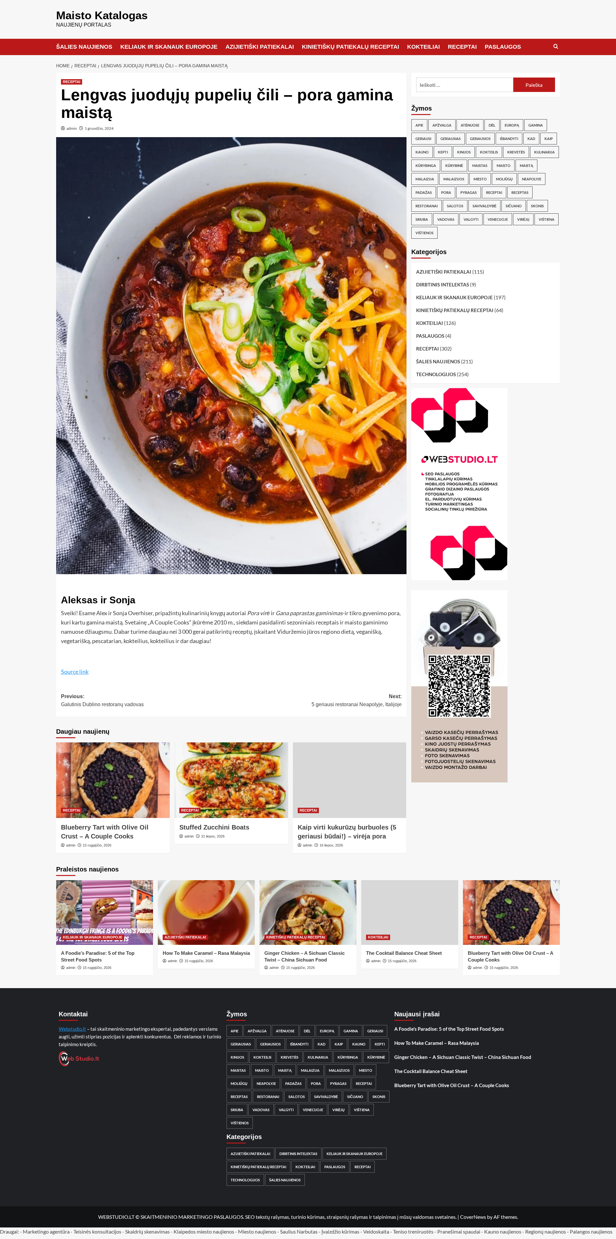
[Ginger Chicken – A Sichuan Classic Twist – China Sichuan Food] (308, 912)
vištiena (546, 219)
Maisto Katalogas (102, 15)
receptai (494, 192)
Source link (75, 671)
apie (419, 125)
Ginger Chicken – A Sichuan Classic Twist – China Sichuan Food (462, 1057)
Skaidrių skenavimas (147, 1231)
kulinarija (544, 152)
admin (71, 128)
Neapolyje (531, 179)
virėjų (523, 219)
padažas (423, 192)
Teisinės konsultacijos (97, 1231)
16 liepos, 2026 (331, 845)
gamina (535, 125)
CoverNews (473, 1217)
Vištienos (424, 233)
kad (531, 138)
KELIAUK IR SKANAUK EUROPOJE (169, 47)
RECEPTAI (462, 47)
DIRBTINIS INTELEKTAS (442, 284)
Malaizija (424, 179)
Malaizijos (453, 179)
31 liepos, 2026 (213, 836)
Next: (357, 700)
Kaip (548, 138)
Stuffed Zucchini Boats (214, 827)
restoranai (426, 206)
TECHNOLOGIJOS (436, 374)
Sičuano (514, 206)
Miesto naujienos (257, 1231)
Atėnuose (470, 125)
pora (446, 192)
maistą (526, 165)
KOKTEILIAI (423, 47)
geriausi (423, 138)
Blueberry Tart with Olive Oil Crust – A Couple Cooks (451, 1085)
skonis (537, 206)
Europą (512, 125)
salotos (455, 206)
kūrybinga (425, 165)
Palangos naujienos (591, 1231)
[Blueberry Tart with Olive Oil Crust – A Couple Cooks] (113, 780)
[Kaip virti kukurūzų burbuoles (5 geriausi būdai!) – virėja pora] (349, 780)
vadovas (445, 219)
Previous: (102, 700)
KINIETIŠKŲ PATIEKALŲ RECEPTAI (350, 47)
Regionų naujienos (545, 1231)
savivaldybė (484, 206)
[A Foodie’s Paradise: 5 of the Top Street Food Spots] (104, 912)
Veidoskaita (376, 1231)
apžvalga (441, 125)
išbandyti (509, 138)
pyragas (468, 192)
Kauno (422, 152)
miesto (480, 179)
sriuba (421, 219)
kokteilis (489, 152)
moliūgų (504, 179)
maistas (479, 165)
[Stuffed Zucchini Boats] (231, 780)
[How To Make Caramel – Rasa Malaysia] (206, 912)
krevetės (516, 152)
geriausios (480, 138)
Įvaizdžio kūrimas (340, 1231)
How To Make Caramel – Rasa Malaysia (206, 953)
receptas (519, 192)
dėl (492, 125)
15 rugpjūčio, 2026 (97, 845)
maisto (503, 165)
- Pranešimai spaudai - (459, 1231)
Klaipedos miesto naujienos (204, 1231)
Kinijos (464, 152)
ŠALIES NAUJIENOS (84, 47)
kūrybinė (454, 165)
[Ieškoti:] (464, 85)
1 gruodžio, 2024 (99, 128)
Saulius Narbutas (299, 1231)
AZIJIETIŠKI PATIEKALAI (260, 47)
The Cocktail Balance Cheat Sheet (404, 953)
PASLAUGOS (503, 47)
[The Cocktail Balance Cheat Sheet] (409, 912)
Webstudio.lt (72, 1029)
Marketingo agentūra (46, 1231)
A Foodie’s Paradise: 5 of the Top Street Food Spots (449, 1029)
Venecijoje (498, 219)
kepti (443, 152)
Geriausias (451, 138)
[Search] (556, 46)
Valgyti (471, 219)
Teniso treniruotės (413, 1231)
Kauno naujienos (502, 1231)
